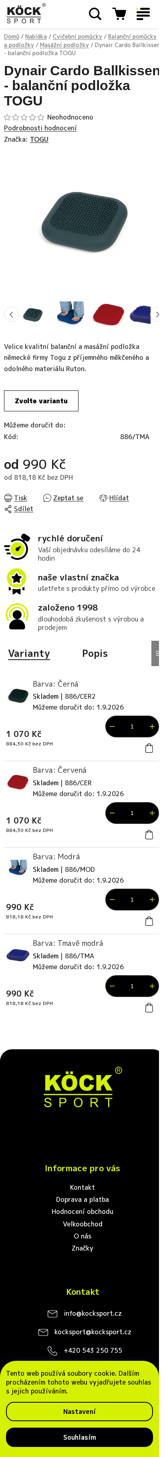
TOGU (39, 139)
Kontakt (82, 1187)
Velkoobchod (83, 1224)
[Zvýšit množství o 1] (152, 726)
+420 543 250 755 (93, 1350)
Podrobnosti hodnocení (40, 128)
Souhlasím (79, 1437)
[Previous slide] (11, 314)
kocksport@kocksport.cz (92, 1331)
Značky (82, 1248)
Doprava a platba (82, 1199)
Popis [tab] (95, 653)
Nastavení (79, 1411)
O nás (82, 1236)
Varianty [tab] (29, 653)
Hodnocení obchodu (82, 1211)
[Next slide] (157, 314)
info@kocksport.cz (93, 1313)
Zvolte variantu (41, 400)
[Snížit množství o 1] (112, 726)
